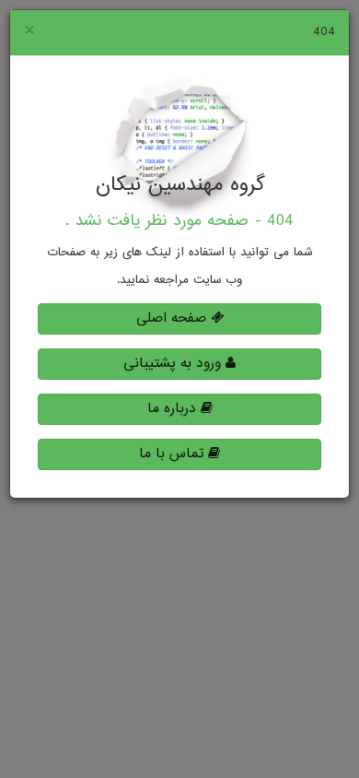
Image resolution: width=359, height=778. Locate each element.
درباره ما (174, 408)
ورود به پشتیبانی (174, 363)
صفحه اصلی (173, 318)
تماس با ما (173, 454)
